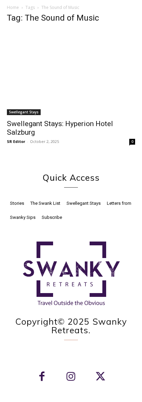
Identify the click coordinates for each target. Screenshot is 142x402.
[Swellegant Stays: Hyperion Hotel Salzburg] (71, 72)
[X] (100, 377)
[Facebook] (42, 377)
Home (13, 7)
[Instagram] (71, 377)
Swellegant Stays (24, 112)
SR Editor (16, 141)
